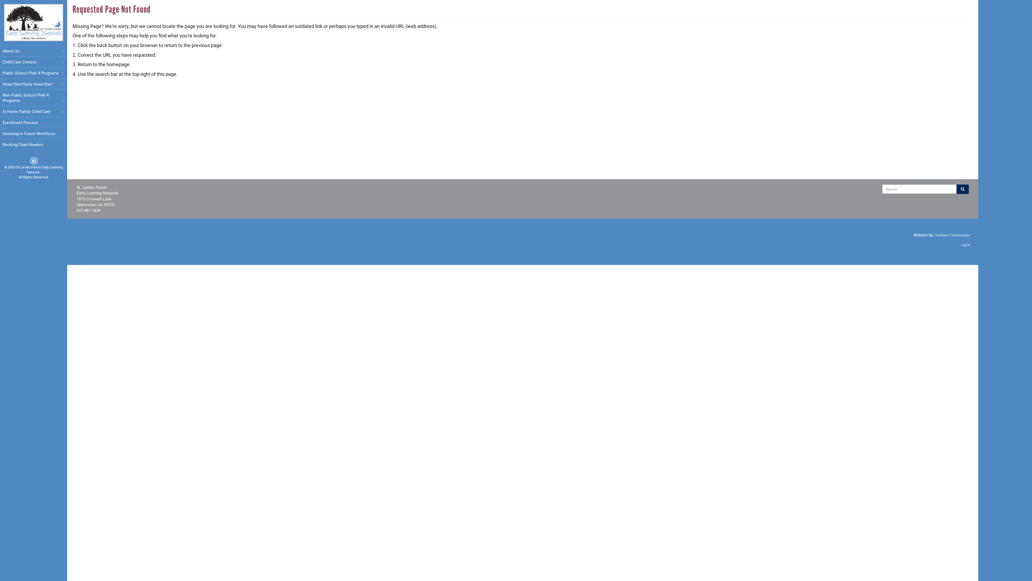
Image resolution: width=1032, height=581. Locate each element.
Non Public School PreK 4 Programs (26, 97)
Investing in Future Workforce (29, 133)
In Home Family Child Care (27, 111)
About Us (11, 51)
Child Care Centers (19, 62)
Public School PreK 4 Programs (31, 73)
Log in (965, 244)
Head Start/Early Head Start (27, 84)
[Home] (33, 22)
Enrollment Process (20, 122)
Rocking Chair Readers (23, 144)
